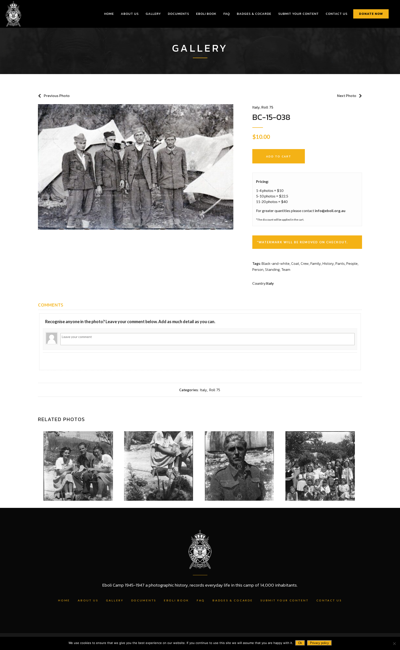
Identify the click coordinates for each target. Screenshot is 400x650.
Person (257, 269)
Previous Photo (57, 95)
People (352, 263)
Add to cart (278, 156)
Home (64, 600)
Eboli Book (176, 600)
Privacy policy (319, 643)
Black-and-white (276, 263)
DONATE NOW (371, 13)
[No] (394, 643)
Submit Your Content (284, 600)
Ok (300, 643)
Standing (272, 269)
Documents (143, 600)
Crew (305, 263)
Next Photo (346, 95)
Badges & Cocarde (232, 600)
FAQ (201, 600)
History (328, 263)
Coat (295, 263)
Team (285, 269)
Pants (340, 263)
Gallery (115, 600)
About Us (88, 600)
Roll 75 (267, 107)
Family (315, 263)
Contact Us (329, 600)
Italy (256, 107)
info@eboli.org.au (330, 210)
